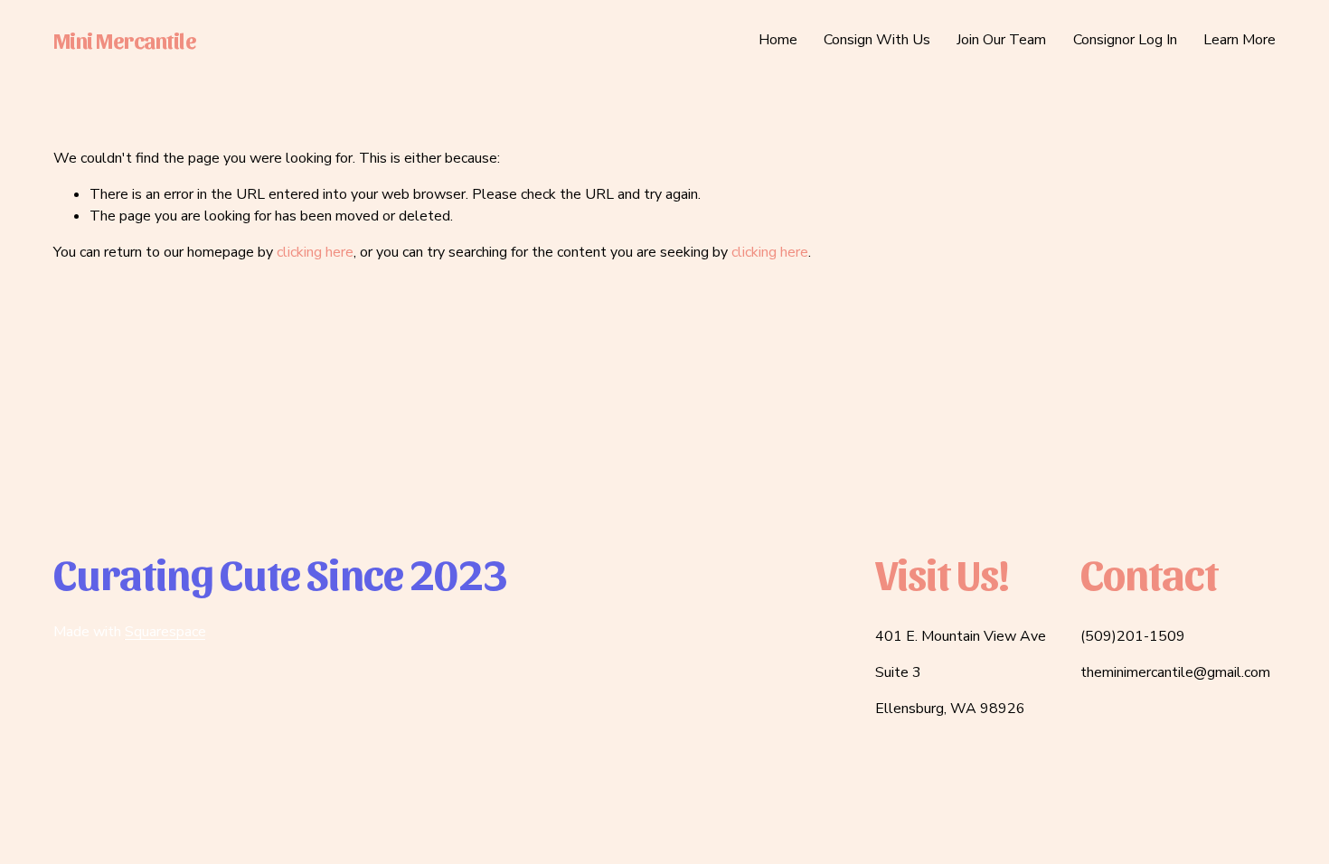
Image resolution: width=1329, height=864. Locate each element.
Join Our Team (1001, 40)
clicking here (315, 252)
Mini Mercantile (125, 39)
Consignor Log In (1125, 40)
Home (778, 40)
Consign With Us (877, 40)
